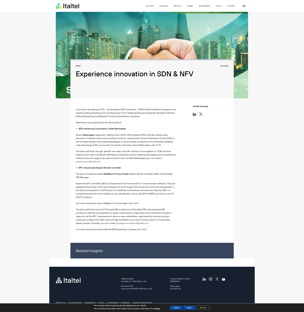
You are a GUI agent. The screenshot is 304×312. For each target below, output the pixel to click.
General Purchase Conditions (142, 302)
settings (157, 308)
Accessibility (125, 302)
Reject (189, 308)
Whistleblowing (90, 302)
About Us (177, 6)
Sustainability (204, 6)
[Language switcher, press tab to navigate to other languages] (245, 6)
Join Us (218, 6)
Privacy (101, 302)
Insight (190, 6)
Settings (203, 308)
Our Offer (150, 6)
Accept (176, 308)
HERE (158, 145)
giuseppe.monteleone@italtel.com (132, 223)
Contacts (231, 6)
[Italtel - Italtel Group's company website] (68, 6)
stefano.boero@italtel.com (88, 161)
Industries (164, 6)
